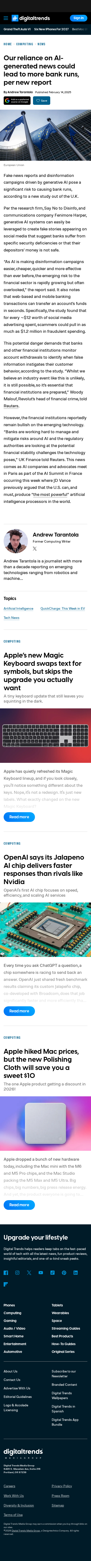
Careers (9, 1486)
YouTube (41, 1273)
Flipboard (6, 1284)
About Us (10, 1371)
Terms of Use (13, 1515)
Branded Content (64, 1384)
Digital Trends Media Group (26, 1530)
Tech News (11, 617)
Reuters (11, 405)
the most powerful (50, 494)
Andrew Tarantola (20, 92)
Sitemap (58, 1505)
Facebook (6, 1273)
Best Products (62, 1336)
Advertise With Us (17, 1388)
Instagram (17, 1273)
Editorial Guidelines (18, 1396)
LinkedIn (76, 1273)
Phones (9, 1305)
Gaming (10, 1321)
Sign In (79, 18)
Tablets (57, 1305)
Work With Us (14, 1495)
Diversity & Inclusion (19, 1505)
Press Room (60, 1495)
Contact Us (12, 1380)
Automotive (13, 1351)
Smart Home (14, 1336)
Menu (5, 18)
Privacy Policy (62, 1486)
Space (57, 1321)
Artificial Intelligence (18, 608)
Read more (19, 817)
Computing (12, 1313)
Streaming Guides (66, 1328)
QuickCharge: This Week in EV (63, 608)
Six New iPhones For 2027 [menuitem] (51, 29)
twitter (35, 549)
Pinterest (64, 1273)
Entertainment (15, 1344)
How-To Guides (63, 1344)
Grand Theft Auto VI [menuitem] (17, 29)
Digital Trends (25, 24)
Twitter (29, 1273)
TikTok (52, 1273)
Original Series (63, 1351)
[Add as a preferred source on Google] (17, 100)
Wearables (60, 1313)
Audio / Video (14, 1328)
